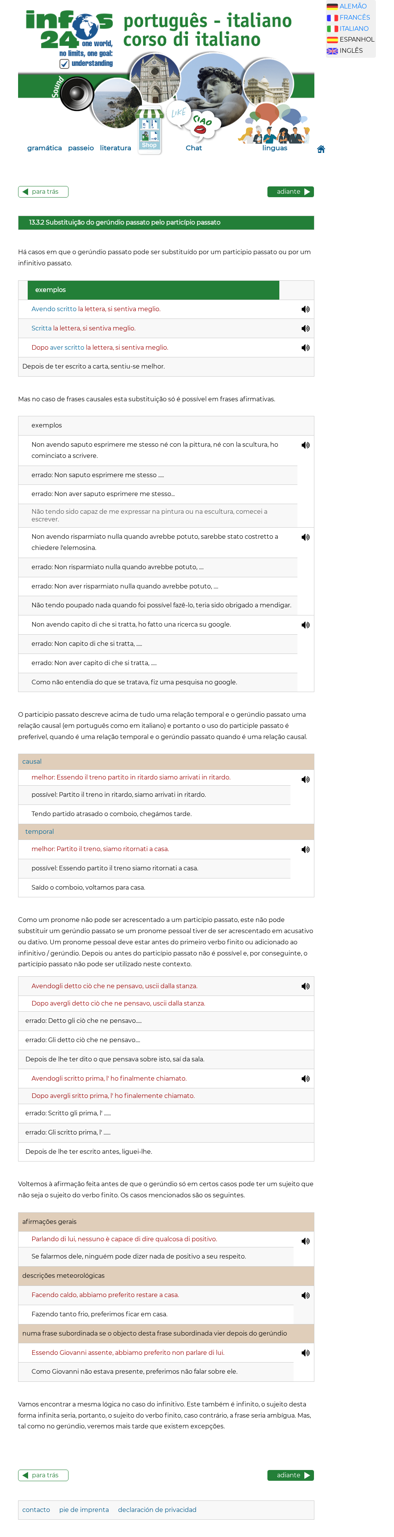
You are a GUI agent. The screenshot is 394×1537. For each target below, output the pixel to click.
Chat (194, 148)
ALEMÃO (353, 6)
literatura (115, 148)
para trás (45, 191)
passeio (81, 148)
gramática (44, 148)
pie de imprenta (84, 1510)
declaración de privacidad (157, 1510)
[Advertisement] (360, 184)
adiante (289, 191)
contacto (36, 1510)
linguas (274, 148)
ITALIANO (354, 28)
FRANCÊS (355, 17)
